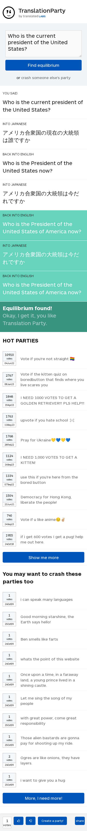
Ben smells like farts (39, 639)
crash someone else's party (45, 77)
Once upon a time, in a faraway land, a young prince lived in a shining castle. (49, 679)
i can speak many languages (47, 599)
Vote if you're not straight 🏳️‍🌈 (48, 358)
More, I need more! (43, 798)
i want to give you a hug (43, 780)
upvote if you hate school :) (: (48, 420)
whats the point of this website (50, 659)
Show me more (44, 557)
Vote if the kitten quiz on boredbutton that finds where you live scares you (52, 379)
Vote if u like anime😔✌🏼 (43, 519)
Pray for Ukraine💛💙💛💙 (45, 440)
